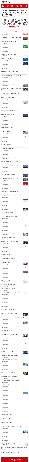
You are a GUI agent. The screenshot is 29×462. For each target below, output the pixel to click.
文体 (26, 7)
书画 (3, 7)
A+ (25, 17)
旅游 (17, 7)
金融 (17, 5)
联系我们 (18, 458)
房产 (21, 5)
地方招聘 (14, 458)
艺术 (8, 7)
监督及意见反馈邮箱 (18, 459)
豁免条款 (11, 458)
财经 (12, 5)
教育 (12, 7)
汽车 (26, 5)
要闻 (3, 5)
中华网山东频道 (4, 16)
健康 (21, 7)
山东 (9, 2)
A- (27, 17)
